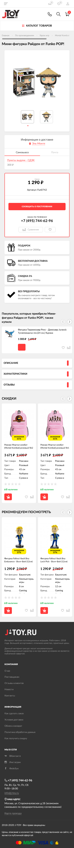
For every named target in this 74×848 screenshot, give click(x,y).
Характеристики (15, 374)
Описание (11, 363)
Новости (8, 689)
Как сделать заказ (14, 713)
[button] (69, 321)
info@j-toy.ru (11, 793)
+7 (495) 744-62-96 (37, 221)
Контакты (9, 696)
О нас (7, 671)
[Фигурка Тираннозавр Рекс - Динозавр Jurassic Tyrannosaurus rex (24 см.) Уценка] (10, 334)
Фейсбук (14, 768)
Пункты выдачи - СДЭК (20, 160)
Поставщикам (11, 677)
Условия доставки (13, 720)
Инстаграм (15, 762)
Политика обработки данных (19, 732)
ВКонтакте (15, 756)
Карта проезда (13, 813)
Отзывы (9, 385)
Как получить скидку (15, 738)
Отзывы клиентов (14, 683)
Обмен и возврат (13, 726)
